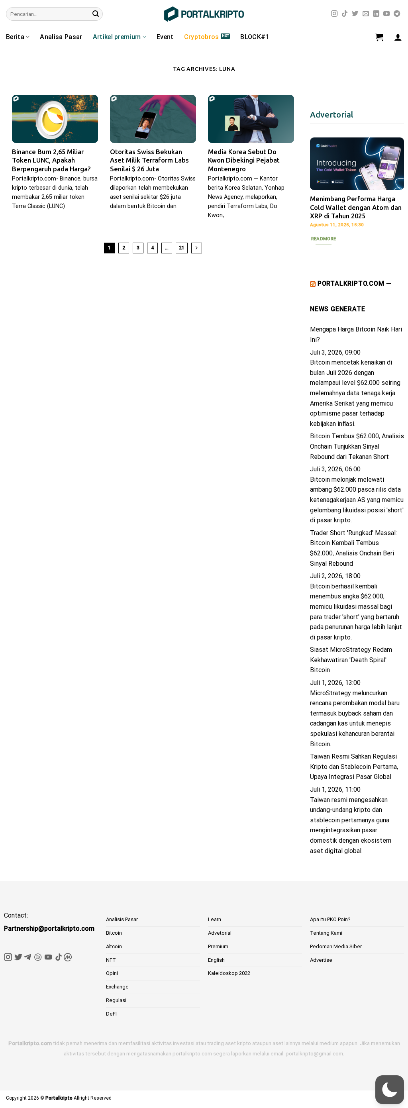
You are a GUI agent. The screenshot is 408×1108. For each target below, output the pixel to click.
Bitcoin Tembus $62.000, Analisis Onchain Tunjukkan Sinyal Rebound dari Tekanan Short (357, 446)
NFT (111, 960)
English (216, 960)
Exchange (117, 987)
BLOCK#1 (254, 37)
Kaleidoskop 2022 (229, 973)
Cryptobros (201, 37)
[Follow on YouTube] (386, 14)
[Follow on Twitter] (355, 14)
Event (165, 37)
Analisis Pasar (122, 919)
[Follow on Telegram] (397, 14)
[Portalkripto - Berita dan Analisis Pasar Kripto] (204, 14)
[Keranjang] (379, 37)
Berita (15, 37)
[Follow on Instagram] (334, 14)
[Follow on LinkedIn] (376, 14)
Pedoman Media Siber (336, 946)
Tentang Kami (326, 933)
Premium (218, 946)
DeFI (111, 1014)
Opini (112, 973)
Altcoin (114, 946)
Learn (214, 919)
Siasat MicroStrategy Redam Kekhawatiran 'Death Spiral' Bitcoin (351, 660)
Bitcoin (114, 933)
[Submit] (95, 14)
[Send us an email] (366, 14)
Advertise (321, 960)
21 (181, 248)
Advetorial (219, 933)
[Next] (392, 195)
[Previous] (322, 195)
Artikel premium (117, 37)
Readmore (323, 238)
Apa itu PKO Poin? (330, 919)
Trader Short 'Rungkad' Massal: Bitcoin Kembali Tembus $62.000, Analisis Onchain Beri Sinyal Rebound (353, 548)
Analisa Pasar (61, 37)
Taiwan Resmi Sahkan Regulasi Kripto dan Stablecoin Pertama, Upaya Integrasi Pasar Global (354, 767)
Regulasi (116, 1000)
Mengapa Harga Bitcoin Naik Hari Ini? (356, 334)
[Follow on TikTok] (344, 14)
